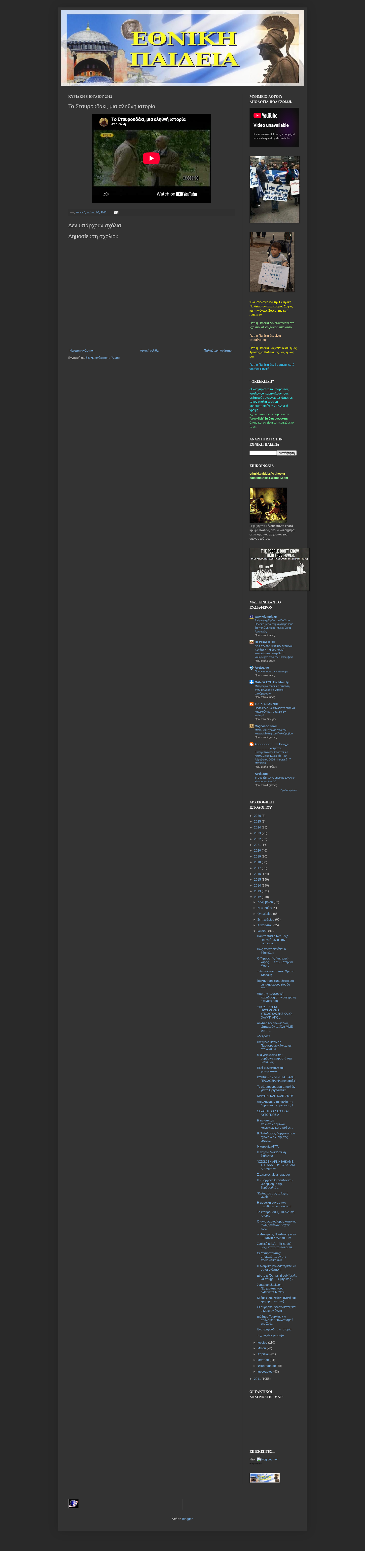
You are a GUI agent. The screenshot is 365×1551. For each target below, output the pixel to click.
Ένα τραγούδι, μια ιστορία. (274, 1329)
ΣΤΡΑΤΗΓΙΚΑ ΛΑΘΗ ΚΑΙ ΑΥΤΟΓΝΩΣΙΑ (273, 1113)
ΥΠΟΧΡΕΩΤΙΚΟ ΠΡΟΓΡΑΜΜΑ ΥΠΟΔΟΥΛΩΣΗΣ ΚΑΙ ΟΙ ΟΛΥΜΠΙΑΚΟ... (274, 1012)
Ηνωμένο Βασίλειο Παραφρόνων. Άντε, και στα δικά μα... (274, 1045)
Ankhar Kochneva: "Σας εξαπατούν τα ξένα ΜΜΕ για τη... (275, 1027)
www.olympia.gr (266, 616)
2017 (258, 868)
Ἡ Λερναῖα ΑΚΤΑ (268, 1146)
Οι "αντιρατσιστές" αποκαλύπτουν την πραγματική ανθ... (271, 1257)
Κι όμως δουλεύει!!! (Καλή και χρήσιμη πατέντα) (276, 1299)
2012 (258, 897)
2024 (258, 827)
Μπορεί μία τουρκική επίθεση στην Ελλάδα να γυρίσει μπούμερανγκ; (272, 690)
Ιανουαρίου (265, 1371)
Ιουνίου (262, 1342)
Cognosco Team (266, 726)
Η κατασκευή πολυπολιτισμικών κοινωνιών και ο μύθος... (275, 1124)
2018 (258, 862)
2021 (258, 845)
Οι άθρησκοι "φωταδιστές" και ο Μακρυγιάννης (276, 1308)
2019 (258, 856)
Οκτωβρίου (265, 914)
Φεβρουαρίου (267, 1366)
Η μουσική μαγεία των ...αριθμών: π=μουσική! (274, 1204)
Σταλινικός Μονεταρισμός (274, 1174)
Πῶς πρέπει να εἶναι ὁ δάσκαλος (271, 950)
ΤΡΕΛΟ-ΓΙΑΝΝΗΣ (267, 704)
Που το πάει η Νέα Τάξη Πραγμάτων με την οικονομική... (272, 939)
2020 (258, 850)
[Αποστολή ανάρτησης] (115, 212)
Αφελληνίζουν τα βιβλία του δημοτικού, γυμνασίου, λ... (276, 1103)
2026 (258, 816)
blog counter (256, 1463)
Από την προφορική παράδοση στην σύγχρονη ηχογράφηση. (276, 997)
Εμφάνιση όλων (289, 790)
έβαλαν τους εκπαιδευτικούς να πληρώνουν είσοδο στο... (275, 984)
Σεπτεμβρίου (266, 919)
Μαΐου (262, 1348)
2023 (258, 833)
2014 (258, 885)
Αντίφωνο (262, 667)
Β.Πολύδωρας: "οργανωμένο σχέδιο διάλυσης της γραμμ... (276, 1137)
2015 (258, 879)
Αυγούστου (265, 925)
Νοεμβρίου (265, 908)
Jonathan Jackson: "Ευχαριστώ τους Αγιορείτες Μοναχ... (271, 1288)
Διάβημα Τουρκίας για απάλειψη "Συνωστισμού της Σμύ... (275, 1320)
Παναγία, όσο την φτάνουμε (271, 671)
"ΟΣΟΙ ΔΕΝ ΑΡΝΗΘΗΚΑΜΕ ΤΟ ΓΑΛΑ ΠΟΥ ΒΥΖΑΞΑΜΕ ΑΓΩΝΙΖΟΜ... (277, 1165)
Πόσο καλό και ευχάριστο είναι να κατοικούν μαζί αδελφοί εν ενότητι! (275, 711)
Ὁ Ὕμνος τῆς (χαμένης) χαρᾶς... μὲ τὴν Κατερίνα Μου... (275, 962)
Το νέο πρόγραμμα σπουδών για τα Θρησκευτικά (276, 1088)
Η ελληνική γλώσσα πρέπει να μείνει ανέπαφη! (276, 1267)
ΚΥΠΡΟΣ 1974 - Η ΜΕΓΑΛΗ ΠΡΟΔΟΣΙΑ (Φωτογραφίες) (276, 1079)
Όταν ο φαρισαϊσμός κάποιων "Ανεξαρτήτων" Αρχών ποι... (276, 1225)
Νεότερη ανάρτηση (82, 350)
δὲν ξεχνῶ (263, 1036)
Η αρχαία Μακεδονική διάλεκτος (271, 1154)
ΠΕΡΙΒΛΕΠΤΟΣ (265, 642)
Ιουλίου (262, 931)
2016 (258, 874)
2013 (258, 891)
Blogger (187, 1519)
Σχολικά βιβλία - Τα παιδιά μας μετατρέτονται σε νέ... (275, 1245)
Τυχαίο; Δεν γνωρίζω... (271, 1335)
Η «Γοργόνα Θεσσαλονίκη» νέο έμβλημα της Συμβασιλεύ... (275, 1184)
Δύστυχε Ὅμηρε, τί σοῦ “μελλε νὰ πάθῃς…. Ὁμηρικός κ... (277, 1277)
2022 (258, 839)
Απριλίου (263, 1354)
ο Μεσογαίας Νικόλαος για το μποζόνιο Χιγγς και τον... (276, 1236)
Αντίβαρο (261, 774)
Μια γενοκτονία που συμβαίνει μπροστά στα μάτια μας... (274, 1058)
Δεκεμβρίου (265, 902)
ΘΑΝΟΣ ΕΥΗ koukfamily (272, 682)
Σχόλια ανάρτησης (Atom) (103, 358)
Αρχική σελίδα (149, 350)
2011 (258, 1379)
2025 (258, 821)
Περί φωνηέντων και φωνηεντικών (270, 1069)
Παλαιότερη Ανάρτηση (218, 350)
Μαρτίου (263, 1360)
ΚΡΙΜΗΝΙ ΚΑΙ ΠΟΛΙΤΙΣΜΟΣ (275, 1096)
